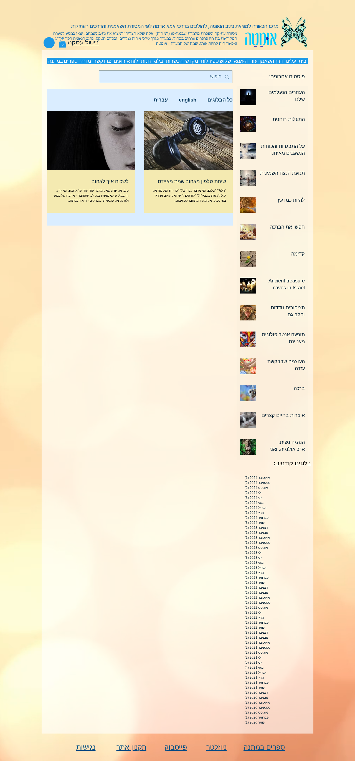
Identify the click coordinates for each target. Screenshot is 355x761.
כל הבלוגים (220, 100)
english (187, 100)
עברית (161, 100)
